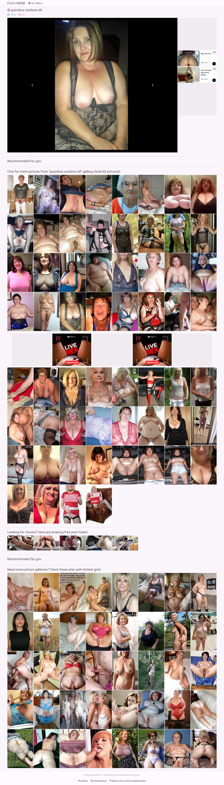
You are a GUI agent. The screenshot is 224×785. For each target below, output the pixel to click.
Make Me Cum (206, 54)
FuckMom (16, 3)
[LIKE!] (8, 15)
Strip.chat (204, 63)
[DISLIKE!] (20, 15)
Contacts (84, 780)
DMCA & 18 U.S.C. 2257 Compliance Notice (128, 780)
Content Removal (99, 780)
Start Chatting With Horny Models (206, 72)
